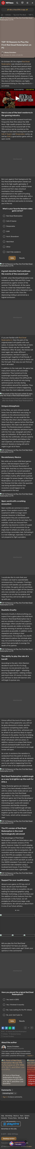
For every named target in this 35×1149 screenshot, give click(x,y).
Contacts (4, 1118)
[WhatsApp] (9, 1028)
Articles (8, 15)
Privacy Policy (12, 1118)
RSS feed (21, 1118)
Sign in (5, 1097)
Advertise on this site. (9, 1129)
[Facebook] (2, 1028)
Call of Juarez (6, 134)
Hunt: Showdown (12, 236)
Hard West (10, 242)
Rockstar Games (16, 1034)
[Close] (32, 3)
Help (2, 1116)
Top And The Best (19, 15)
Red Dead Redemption (14, 216)
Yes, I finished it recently (15, 1005)
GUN (9, 136)
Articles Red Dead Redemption (17, 1031)
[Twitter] (6, 1028)
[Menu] (27, 3)
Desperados (20, 134)
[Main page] (7, 3)
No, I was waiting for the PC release (19, 1010)
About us (16, 1116)
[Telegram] (13, 1028)
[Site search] (17, 3)
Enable (29, 1146)
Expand (30, 1055)
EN (27, 1118)
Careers (26, 1116)
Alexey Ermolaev (10, 52)
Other (8, 247)
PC (4, 1031)
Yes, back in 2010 (12, 999)
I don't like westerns (13, 252)
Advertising (8, 1116)
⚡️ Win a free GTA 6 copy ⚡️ (17, 10)
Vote (12, 258)
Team (21, 1116)
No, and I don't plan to (14, 1015)
